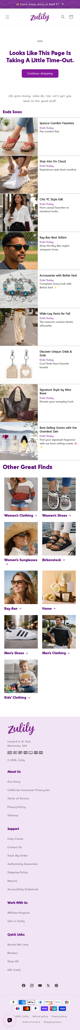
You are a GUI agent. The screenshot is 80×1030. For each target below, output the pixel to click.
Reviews (12, 952)
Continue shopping (40, 73)
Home (47, 608)
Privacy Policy (16, 806)
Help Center (15, 838)
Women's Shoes (54, 515)
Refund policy (40, 1016)
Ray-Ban (10, 608)
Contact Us (14, 847)
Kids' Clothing (15, 697)
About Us (14, 771)
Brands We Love (17, 944)
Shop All (13, 961)
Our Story (13, 781)
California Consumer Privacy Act (28, 790)
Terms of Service (18, 798)
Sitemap (12, 815)
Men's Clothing (54, 653)
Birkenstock (51, 560)
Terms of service (31, 1022)
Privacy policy (59, 1016)
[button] (7, 17)
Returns (12, 880)
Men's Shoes (14, 653)
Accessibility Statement (22, 889)
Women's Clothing (18, 515)
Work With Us (17, 903)
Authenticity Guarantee (22, 863)
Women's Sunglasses (20, 560)
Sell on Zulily (16, 921)
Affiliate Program (18, 912)
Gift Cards (14, 969)
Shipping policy (52, 1022)
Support (13, 829)
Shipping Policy (17, 872)
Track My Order (17, 855)
